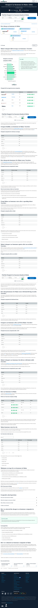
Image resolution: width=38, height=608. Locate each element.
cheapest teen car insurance (7, 162)
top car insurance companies (26, 353)
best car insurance (8, 393)
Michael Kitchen (26, 10)
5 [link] (9, 452)
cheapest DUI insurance (17, 324)
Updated (19, 11)
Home (1, 568)
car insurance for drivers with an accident (29, 247)
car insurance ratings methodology (8, 553)
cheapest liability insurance (18, 128)
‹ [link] (1, 109)
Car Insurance (5, 568)
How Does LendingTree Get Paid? (5, 23)
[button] (16, 440)
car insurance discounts (18, 151)
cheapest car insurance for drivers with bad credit (14, 363)
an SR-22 (20, 487)
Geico (12, 105)
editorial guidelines (20, 553)
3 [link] (6, 452)
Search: (2, 437)
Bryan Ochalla (16, 10)
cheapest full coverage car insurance (18, 50)
